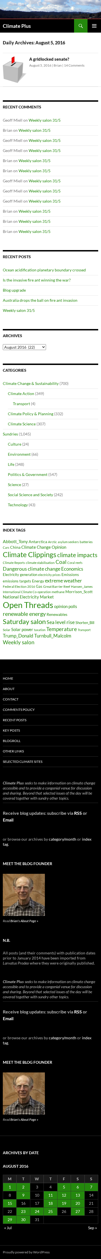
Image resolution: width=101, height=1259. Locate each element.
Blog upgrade (14, 290)
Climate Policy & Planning (30, 413)
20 (77, 1203)
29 (10, 1219)
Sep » (92, 1227)
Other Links (13, 751)
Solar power (22, 629)
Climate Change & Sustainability (31, 383)
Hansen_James (82, 586)
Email (8, 819)
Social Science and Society (30, 494)
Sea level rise (61, 622)
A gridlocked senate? (49, 59)
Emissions (70, 574)
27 (77, 1211)
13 (77, 1195)
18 (50, 1203)
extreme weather (63, 580)
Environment (19, 454)
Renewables (57, 614)
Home (8, 678)
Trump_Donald (18, 636)
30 (23, 1219)
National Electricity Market (28, 596)
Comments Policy (19, 709)
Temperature (61, 629)
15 (10, 1203)
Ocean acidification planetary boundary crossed (44, 269)
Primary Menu (94, 26)
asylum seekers (68, 542)
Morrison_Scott (79, 591)
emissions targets (17, 581)
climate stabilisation (40, 563)
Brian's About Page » (24, 921)
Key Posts (11, 730)
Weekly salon (19, 642)
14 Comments (74, 65)
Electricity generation (20, 574)
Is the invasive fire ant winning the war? (37, 280)
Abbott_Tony (15, 541)
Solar (6, 630)
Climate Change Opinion (43, 547)
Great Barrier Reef (56, 586)
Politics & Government (27, 474)
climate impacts (77, 555)
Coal (61, 562)
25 (50, 1211)
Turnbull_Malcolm (52, 636)
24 (37, 1211)
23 (23, 1211)
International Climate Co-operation (27, 592)
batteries (86, 542)
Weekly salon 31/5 (45, 120)
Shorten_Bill (84, 623)
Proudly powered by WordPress (26, 1252)
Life (11, 464)
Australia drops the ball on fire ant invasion (40, 300)
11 (50, 1195)
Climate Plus (17, 26)
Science (14, 484)
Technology (18, 504)
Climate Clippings (29, 554)
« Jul (8, 1227)
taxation (39, 630)
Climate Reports (14, 562)
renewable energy (24, 614)
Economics (72, 569)
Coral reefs (74, 562)
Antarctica (38, 541)
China (15, 547)
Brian (58, 65)
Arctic (52, 542)
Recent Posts (14, 720)
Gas (39, 586)
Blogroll (11, 741)
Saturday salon (24, 621)
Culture (14, 444)
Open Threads (28, 605)
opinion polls (65, 606)
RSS (78, 813)
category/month (62, 839)
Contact (11, 699)
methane (58, 592)
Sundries (10, 434)
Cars (6, 547)
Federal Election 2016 (19, 586)
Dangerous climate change (31, 569)
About (9, 689)
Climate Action (21, 393)
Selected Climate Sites (22, 761)
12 (64, 1195)
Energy (38, 581)
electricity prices (49, 575)
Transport (21, 403)
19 (64, 1203)
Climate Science (22, 423)
